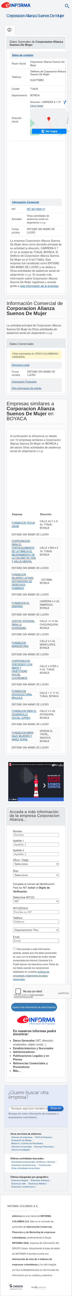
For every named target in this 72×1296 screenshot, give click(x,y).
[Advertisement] (36, 170)
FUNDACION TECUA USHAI (23, 524)
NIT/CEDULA (20, 908)
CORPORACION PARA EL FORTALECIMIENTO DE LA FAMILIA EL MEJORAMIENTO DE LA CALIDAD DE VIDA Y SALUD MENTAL (24, 551)
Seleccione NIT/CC (23, 897)
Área (15, 871)
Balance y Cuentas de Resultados (27, 1143)
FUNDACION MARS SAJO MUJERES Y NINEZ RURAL (22, 736)
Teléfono (17, 918)
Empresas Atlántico (37, 1183)
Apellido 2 (18, 850)
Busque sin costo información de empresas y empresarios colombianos (33, 1115)
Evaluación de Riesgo (21, 1140)
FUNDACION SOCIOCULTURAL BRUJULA (22, 694)
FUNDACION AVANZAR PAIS (20, 644)
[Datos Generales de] (9, 30)
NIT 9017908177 (36, 209)
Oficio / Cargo (20, 860)
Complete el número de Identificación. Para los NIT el (34, 887)
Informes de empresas (21, 1137)
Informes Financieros (44, 1146)
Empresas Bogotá (19, 1180)
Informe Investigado (20, 1149)
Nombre (17, 831)
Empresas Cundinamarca (23, 1186)
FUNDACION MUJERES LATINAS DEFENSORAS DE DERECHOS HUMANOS (22, 581)
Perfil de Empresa (43, 1137)
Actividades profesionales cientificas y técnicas (33, 1161)
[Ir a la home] (15, 5)
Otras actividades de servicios (25, 1168)
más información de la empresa (39, 286)
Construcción (45, 1164)
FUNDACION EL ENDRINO (21, 604)
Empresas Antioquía (40, 1180)
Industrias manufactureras (23, 1164)
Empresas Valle (18, 1183)
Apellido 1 (18, 840)
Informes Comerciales (21, 1146)
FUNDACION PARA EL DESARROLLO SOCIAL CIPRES (24, 714)
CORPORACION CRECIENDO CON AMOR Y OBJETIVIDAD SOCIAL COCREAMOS (22, 669)
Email (16, 937)
